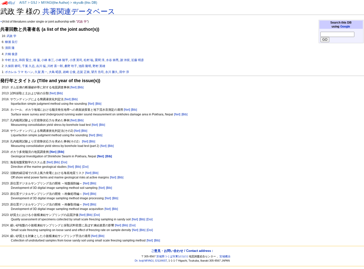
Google (345, 26)
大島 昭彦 (55, 72)
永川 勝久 (111, 72)
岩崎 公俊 (69, 72)
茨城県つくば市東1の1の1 (172, 256)
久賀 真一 (41, 72)
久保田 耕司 (13, 66)
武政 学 (11, 36)
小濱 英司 (76, 60)
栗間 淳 (99, 60)
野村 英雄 (99, 66)
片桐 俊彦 (11, 54)
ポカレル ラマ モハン (19, 72)
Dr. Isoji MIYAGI (144, 260)
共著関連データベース (78, 11)
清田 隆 (10, 48)
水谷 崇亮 (112, 60)
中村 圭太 (11, 60)
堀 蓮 (36, 60)
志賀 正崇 (83, 72)
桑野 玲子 (70, 66)
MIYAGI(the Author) (55, 2)
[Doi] (64, 162)
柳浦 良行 (11, 42)
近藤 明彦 (137, 60)
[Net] (73, 87)
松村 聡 (88, 60)
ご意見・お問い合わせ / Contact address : (182, 251)
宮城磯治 (224, 256)
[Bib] (80, 87)
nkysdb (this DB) (85, 2)
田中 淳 (124, 72)
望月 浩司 (97, 72)
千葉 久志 (28, 66)
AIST (23, 2)
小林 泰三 (47, 60)
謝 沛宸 (125, 60)
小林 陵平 (61, 60)
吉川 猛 (41, 66)
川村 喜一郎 (55, 66)
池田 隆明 (84, 66)
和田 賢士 (25, 60)
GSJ (34, 2)
